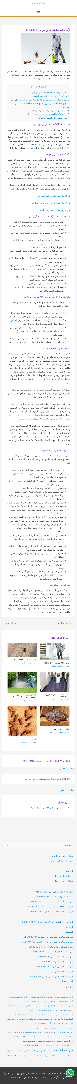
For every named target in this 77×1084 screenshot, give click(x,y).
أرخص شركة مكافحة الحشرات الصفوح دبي (40, 997)
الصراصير (39, 313)
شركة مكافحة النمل (49, 1045)
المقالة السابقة (66, 623)
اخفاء (34, 87)
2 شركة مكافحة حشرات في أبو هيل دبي (51, 96)
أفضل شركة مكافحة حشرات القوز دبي (38, 1019)
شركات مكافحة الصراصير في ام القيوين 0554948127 (47, 941)
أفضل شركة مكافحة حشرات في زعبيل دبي (62, 1028)
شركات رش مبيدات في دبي (49, 1032)
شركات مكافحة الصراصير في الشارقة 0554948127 (48, 937)
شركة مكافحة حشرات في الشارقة (54, 196)
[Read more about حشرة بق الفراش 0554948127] (22, 649)
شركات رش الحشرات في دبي (65, 1032)
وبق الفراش (16, 320)
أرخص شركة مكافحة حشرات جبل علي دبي (33, 1001)
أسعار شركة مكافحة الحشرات (63, 1006)
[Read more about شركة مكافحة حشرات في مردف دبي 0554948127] (22, 682)
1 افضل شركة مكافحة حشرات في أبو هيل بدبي (48, 92)
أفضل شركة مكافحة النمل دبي (20, 1014)
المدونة (67, 666)
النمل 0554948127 (30, 739)
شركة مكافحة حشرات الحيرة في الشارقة (51, 203)
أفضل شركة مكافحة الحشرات (15, 1006)
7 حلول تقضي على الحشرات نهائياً (54, 118)
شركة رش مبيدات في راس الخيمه (54, 210)
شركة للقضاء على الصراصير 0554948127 (53, 951)
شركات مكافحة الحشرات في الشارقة (30, 1032)
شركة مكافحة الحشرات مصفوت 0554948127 (51, 911)
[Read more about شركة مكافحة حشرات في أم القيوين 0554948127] (55, 681)
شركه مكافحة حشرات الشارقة (66, 1056)
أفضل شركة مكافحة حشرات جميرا (62, 1023)
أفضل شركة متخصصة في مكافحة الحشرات (38, 1006)
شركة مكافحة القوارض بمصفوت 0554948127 (51, 901)
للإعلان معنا (67, 981)
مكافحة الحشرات (37, 1056)
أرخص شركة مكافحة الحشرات (64, 997)
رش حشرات (20, 1028)
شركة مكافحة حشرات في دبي (30, 1051)
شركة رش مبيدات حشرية (44, 1036)
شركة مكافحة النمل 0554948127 (57, 961)
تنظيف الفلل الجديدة (30, 1028)
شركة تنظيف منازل (67, 1036)
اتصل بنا (69, 927)
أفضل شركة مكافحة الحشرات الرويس (63, 1010)
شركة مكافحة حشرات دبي (38, 3)
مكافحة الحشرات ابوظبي (25, 1056)
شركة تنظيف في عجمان (61, 860)
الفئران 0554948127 (61, 729)
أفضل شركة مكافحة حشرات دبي (39, 1023)
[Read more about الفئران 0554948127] (55, 716)
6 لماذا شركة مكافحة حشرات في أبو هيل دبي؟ (48, 114)
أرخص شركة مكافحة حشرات (18, 997)
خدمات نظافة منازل (58, 732)
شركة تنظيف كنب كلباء (13, 1032)
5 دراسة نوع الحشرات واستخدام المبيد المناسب (48, 110)
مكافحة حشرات (13, 1056)
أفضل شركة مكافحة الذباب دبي (39, 1014)
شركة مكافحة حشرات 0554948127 (56, 663)
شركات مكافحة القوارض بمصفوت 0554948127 (50, 906)
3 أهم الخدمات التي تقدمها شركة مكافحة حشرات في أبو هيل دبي (40, 100)
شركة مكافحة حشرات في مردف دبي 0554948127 (25, 696)
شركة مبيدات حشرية (14, 1036)
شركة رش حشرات (56, 1036)
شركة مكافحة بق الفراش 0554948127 (54, 966)
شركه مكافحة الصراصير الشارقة (13, 1051)
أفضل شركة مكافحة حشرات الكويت (16, 1019)
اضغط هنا (14, 1077)
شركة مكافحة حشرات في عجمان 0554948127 (50, 976)
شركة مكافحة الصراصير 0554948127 (55, 956)
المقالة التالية (9, 623)
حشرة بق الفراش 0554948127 (25, 660)
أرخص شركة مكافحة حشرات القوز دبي (60, 1001)
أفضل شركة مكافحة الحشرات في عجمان (40, 1010)
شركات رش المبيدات (58, 666)
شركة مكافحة (52, 455)
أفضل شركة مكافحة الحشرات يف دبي (61, 1014)
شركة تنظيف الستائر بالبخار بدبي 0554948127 (51, 946)
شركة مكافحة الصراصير (29, 1041)
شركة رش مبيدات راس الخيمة (29, 1036)
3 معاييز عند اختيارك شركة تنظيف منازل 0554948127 (47, 922)
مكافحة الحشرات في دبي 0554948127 (54, 891)
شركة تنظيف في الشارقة (61, 856)
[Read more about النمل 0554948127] (22, 721)
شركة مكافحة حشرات (34, 1045)
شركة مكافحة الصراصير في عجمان (64, 1045)
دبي (33, 148)
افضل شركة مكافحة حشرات (43, 1028)
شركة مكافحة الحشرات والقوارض (44, 1041)
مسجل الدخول (49, 807)
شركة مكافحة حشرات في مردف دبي (42, 779)
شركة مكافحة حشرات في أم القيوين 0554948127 (57, 695)
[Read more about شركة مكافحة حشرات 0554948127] (55, 651)
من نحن (69, 986)
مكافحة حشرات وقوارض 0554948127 (54, 896)
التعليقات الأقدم (67, 768)
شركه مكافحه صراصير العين (51, 1056)
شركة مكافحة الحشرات (63, 1041)
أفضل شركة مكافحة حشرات (62, 1019)
